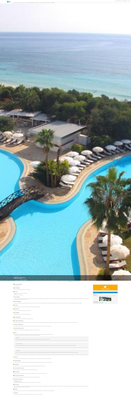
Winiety (21, 2)
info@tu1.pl (125, 0)
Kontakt (15, 2)
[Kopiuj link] (102, 302)
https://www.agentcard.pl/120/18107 (97, 302)
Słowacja (24, 2)
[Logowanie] (129, 1)
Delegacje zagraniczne (31, 2)
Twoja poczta (17, 2)
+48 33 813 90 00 (118, 0)
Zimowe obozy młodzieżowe (46, 2)
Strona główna (58, 281)
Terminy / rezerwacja (105, 289)
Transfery (36, 2)
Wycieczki (41, 2)
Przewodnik (26, 2)
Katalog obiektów (53, 2)
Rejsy (38, 2)
